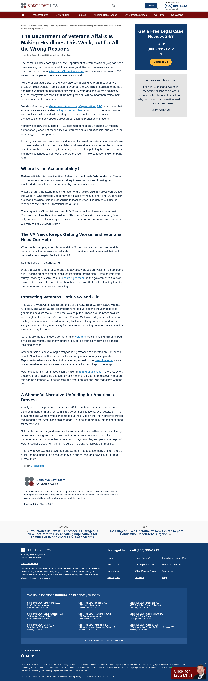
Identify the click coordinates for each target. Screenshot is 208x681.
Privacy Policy (75, 676)
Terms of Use (38, 676)
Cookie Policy (90, 676)
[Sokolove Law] (61, 550)
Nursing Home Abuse (105, 15)
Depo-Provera (142, 558)
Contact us (68, 574)
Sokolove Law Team (62, 55)
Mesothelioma (40, 15)
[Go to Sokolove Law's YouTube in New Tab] (27, 656)
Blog (164, 577)
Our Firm (159, 15)
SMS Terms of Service (56, 676)
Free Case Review (171, 564)
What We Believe (29, 563)
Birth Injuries (62, 15)
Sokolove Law (40, 5)
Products (81, 15)
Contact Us (177, 15)
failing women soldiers (69, 110)
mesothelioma (104, 360)
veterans (80, 336)
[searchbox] (134, 6)
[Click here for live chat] (188, 672)
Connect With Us (31, 650)
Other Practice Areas (136, 15)
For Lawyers (103, 676)
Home (23, 15)
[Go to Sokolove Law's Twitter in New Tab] (32, 656)
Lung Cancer (113, 571)
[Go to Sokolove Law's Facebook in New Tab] (23, 655)
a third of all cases (90, 371)
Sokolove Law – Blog (38, 25)
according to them (73, 278)
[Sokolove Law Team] (29, 481)
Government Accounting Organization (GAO (75, 106)
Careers (114, 676)
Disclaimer (25, 676)
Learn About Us (160, 109)
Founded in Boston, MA (174, 558)
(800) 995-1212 (161, 49)
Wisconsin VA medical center (66, 71)
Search (151, 5)
